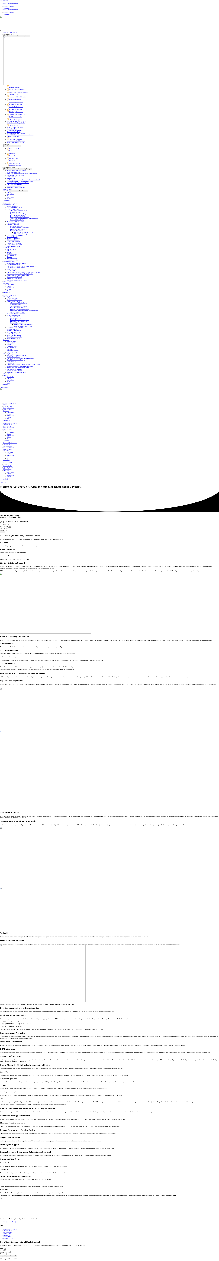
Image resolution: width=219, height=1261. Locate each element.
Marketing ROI (11, 271)
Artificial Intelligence (12, 258)
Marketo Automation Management (19, 227)
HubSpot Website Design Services (19, 217)
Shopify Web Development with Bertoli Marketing (24, 218)
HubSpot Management (16, 230)
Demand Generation (12, 206)
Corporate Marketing (12, 237)
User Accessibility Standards (14, 277)
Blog (8, 291)
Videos (9, 289)
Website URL (4, 1252)
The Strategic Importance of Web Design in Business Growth (23, 272)
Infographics (10, 287)
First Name (3, 523)
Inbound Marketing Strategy (14, 278)
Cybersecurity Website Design (18, 214)
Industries (6, 247)
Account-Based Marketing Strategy (16, 263)
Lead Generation (11, 269)
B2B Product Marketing (13, 240)
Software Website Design (17, 220)
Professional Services (12, 260)
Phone (2, 1254)
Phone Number (4, 528)
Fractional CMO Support (10, 203)
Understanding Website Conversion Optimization (20, 274)
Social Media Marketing (13, 246)
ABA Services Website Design (18, 210)
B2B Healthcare (11, 255)
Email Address (4, 526)
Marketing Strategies (9, 261)
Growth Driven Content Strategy (16, 267)
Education (9, 257)
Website (2, 530)
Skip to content (4, 0)
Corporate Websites (15, 212)
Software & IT (11, 250)
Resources (6, 283)
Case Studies (10, 284)
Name (2, 1248)
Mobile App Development (14, 243)
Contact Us (6, 292)
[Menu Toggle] (0, 30)
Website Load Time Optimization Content (18, 275)
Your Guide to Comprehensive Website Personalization (22, 266)
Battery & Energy (11, 249)
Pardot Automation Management (19, 229)
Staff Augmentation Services (14, 207)
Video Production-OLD (13, 223)
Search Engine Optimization (14, 244)
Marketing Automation (13, 224)
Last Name (3, 524)
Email (2, 1250)
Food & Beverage (12, 254)
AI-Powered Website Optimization (16, 221)
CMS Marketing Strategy (13, 264)
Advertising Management (14, 238)
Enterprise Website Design (17, 215)
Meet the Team (7, 281)
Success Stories (7, 406)
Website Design (7, 405)
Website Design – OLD (13, 209)
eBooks (9, 286)
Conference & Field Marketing (15, 235)
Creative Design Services (13, 241)
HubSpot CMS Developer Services (23, 232)
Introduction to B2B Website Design (17, 280)
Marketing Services (8, 204)
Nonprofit (9, 252)
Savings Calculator (8, 408)
